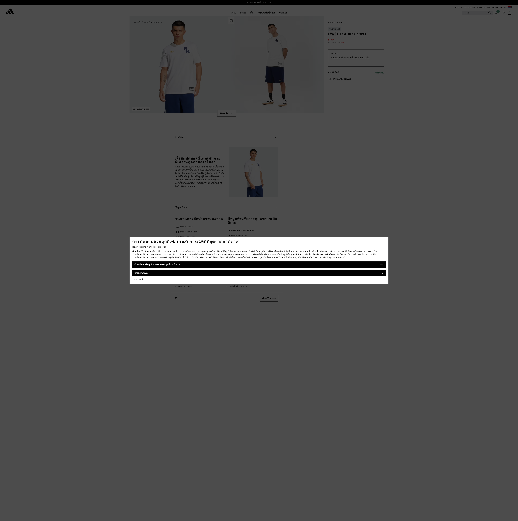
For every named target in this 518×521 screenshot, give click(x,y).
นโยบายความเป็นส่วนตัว (241, 257)
